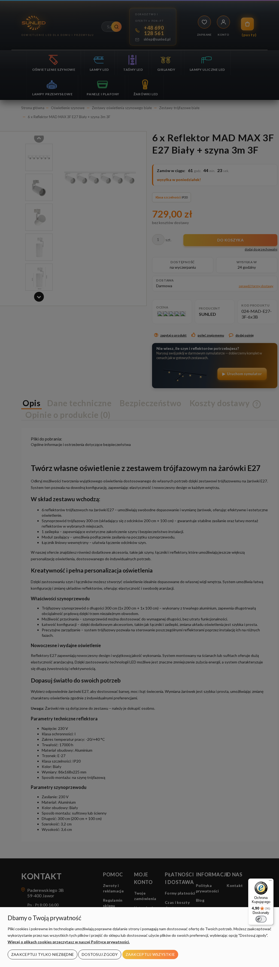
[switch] (261, 919)
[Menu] (270, 882)
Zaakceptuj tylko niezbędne (42, 954)
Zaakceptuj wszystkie (150, 954)
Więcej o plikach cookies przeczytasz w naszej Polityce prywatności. (69, 942)
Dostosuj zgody (100, 954)
